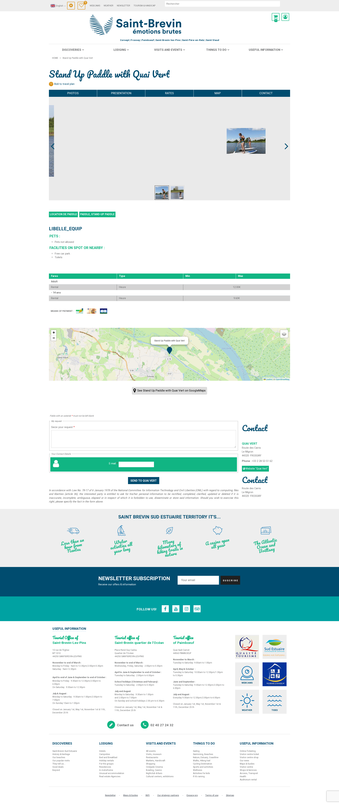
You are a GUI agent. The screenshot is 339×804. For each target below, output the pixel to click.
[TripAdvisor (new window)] (197, 608)
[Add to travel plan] (51, 84)
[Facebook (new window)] (165, 608)
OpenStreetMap (282, 379)
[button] (275, 16)
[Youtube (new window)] (175, 608)
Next (285, 139)
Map (218, 93)
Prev (53, 139)
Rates (169, 93)
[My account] (285, 16)
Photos (73, 93)
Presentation (121, 93)
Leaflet (269, 379)
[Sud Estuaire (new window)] (275, 647)
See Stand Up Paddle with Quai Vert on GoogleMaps (171, 390)
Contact (266, 93)
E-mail (113, 463)
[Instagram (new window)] (186, 608)
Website (257, 469)
